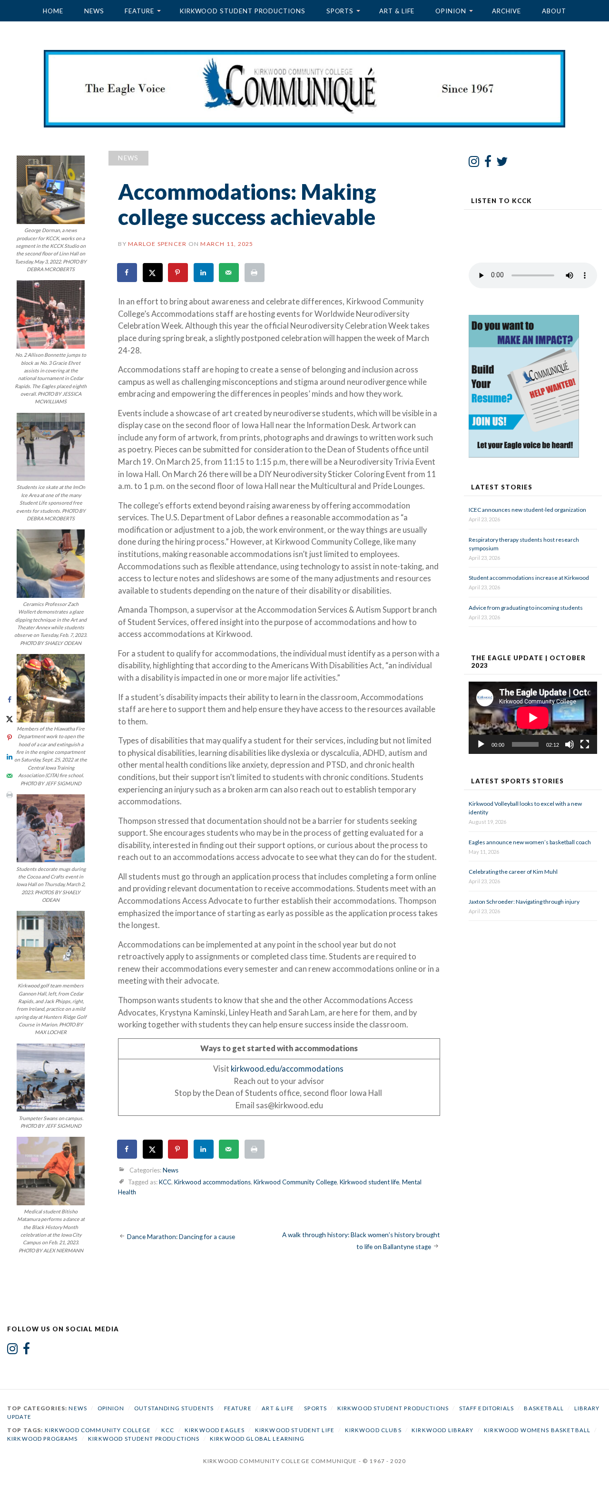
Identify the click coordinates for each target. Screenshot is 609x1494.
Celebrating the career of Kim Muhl (513, 871)
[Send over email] (229, 272)
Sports (340, 11)
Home (53, 11)
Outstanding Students (174, 1408)
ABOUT (554, 11)
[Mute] (569, 744)
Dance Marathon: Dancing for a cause (181, 1236)
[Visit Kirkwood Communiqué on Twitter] (502, 163)
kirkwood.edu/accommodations (287, 1069)
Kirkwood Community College (295, 1182)
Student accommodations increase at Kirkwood (529, 577)
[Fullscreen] (584, 744)
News (94, 11)
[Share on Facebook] (127, 272)
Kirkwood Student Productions (242, 11)
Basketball (544, 1408)
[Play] (481, 744)
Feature (139, 11)
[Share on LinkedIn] (204, 272)
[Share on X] (153, 272)
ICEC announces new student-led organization (527, 509)
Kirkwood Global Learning (257, 1438)
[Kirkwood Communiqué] (304, 88)
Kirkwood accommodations (212, 1182)
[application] (533, 718)
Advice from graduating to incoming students (526, 607)
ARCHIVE (506, 11)
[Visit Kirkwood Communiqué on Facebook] (487, 163)
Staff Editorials (486, 1408)
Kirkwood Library (442, 1430)
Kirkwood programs (42, 1438)
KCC (165, 1182)
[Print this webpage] (255, 272)
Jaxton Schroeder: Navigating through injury (524, 901)
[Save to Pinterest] (178, 272)
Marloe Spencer (157, 243)
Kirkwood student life (369, 1182)
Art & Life (396, 11)
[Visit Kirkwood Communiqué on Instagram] (474, 163)
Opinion (450, 11)
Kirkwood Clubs (373, 1430)
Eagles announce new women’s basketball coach (530, 842)
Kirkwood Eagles (215, 1430)
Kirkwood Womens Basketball (537, 1430)
